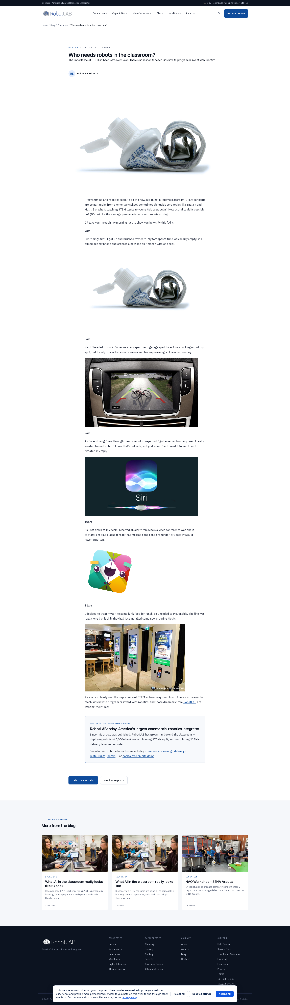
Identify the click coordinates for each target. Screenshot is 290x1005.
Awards (185, 949)
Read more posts (114, 780)
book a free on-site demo (138, 756)
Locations (173, 13)
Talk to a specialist (83, 780)
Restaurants (115, 949)
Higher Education (118, 964)
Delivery (149, 949)
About (189, 13)
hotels (111, 756)
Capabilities (118, 13)
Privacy (221, 969)
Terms (221, 974)
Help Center (224, 944)
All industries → (117, 969)
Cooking (149, 954)
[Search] (219, 13)
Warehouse (114, 959)
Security (149, 959)
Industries (99, 13)
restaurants (97, 756)
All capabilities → (154, 969)
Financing (227, 3)
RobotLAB (189, 702)
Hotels (112, 944)
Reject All (179, 993)
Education (63, 25)
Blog (53, 25)
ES (247, 3)
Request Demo (236, 13)
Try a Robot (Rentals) (229, 954)
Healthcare (114, 954)
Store (160, 13)
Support (236, 3)
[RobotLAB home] (57, 13)
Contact (185, 959)
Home (45, 25)
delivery (179, 751)
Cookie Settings (226, 984)
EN (242, 3)
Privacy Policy (130, 997)
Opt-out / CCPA (226, 979)
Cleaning (149, 944)
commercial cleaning (159, 751)
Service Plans (224, 949)
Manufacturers (141, 13)
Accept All (225, 993)
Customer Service (154, 964)
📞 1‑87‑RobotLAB (212, 3)
